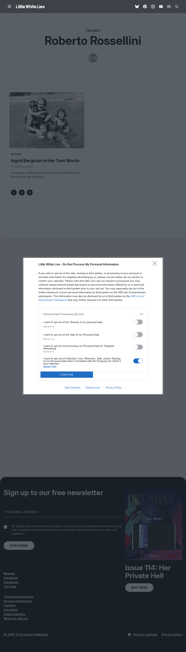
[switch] (138, 322)
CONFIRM (67, 374)
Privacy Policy (114, 387)
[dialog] (93, 326)
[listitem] (93, 314)
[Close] (155, 264)
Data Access (93, 387)
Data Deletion (72, 387)
